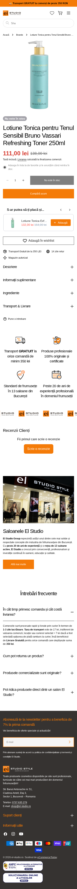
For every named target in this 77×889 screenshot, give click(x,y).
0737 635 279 (19, 802)
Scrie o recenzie (38, 448)
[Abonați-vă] (69, 742)
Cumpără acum (38, 193)
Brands (19, 35)
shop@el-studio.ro (21, 806)
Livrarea (22, 159)
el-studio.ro (17, 857)
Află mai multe (18, 564)
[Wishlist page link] (52, 13)
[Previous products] (61, 210)
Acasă (6, 35)
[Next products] (69, 210)
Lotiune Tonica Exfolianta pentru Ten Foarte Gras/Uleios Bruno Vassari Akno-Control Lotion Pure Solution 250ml (34, 220)
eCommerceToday (47, 857)
